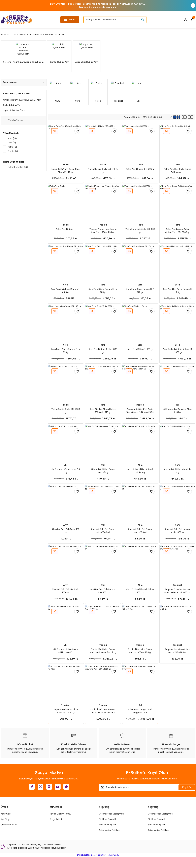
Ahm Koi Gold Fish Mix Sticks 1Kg (177, 471)
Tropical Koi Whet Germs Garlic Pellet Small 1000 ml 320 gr (177, 591)
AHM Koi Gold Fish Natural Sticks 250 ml (102, 591)
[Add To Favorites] (77, 131)
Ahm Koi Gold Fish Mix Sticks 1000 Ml (65, 591)
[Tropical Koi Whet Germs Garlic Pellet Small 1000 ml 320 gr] (177, 563)
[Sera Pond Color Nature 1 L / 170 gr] (140, 262)
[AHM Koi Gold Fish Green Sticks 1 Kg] (103, 442)
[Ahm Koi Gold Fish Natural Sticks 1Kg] (140, 442)
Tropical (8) (14, 151)
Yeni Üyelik (6, 813)
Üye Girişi (5, 819)
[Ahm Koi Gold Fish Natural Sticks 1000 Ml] (177, 503)
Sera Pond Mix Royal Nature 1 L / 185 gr (65, 291)
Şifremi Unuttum (9, 824)
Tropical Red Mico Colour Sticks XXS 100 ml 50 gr (140, 651)
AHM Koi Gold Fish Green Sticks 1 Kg (103, 471)
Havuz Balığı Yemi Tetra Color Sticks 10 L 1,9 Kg (65, 171)
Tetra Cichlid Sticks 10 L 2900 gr (65, 411)
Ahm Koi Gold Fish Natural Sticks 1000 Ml (177, 531)
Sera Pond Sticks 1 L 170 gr (140, 349)
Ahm (103, 464)
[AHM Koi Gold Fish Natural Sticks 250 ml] (103, 563)
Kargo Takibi (56, 819)
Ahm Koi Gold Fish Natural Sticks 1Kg (140, 471)
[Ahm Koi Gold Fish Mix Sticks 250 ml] (140, 563)
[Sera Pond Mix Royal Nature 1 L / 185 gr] (66, 262)
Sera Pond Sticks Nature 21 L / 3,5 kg (65, 351)
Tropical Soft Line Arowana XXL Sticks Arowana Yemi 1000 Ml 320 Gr (103, 711)
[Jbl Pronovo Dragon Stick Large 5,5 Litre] (140, 683)
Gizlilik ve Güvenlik (107, 819)
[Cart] (192, 19)
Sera (65, 284)
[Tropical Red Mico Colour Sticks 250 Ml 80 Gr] (177, 623)
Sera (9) (12, 142)
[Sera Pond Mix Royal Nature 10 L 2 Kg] (177, 262)
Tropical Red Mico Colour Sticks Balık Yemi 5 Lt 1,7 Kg (103, 651)
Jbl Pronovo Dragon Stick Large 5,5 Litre (140, 711)
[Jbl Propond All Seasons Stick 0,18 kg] (177, 383)
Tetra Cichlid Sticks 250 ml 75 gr (103, 171)
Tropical (103, 224)
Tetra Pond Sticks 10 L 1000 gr (140, 169)
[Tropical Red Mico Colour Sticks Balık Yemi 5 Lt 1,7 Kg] (103, 623)
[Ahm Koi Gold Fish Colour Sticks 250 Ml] (140, 503)
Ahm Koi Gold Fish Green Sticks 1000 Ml (103, 531)
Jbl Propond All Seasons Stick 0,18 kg (177, 411)
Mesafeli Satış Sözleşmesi (111, 813)
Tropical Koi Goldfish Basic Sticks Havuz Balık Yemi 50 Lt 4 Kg (140, 411)
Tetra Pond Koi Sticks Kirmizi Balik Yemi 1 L (177, 171)
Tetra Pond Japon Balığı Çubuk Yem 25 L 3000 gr (177, 231)
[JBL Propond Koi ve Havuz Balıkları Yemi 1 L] (66, 623)
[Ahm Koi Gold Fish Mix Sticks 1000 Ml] (66, 563)
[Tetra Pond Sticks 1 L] (66, 202)
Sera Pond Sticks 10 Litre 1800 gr (103, 351)
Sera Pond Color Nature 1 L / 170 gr (140, 291)
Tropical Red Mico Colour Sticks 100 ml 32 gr (65, 711)
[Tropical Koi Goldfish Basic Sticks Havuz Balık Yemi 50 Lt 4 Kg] (140, 383)
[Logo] (16, 19)
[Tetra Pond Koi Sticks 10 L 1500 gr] (140, 202)
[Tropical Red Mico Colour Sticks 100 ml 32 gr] (66, 683)
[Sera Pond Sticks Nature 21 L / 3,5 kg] (66, 322)
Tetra (66, 164)
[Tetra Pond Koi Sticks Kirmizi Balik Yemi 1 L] (177, 142)
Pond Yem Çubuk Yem (54, 34)
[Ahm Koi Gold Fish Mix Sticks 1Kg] (177, 442)
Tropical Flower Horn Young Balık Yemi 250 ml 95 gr (103, 231)
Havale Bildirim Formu (60, 813)
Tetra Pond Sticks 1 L (66, 229)
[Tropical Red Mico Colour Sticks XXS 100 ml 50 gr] (140, 623)
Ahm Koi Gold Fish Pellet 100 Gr (65, 531)
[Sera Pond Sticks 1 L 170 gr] (140, 322)
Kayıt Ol (186, 787)
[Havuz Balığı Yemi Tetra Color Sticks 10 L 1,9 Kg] (66, 142)
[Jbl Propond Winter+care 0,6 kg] (66, 442)
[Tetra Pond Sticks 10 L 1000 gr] (140, 142)
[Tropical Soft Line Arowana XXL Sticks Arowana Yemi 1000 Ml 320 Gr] (103, 683)
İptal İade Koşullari (107, 824)
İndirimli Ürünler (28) (18, 167)
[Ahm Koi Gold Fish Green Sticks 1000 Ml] (103, 503)
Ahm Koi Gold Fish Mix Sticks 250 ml (140, 591)
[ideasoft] (83, 855)
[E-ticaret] (97, 855)
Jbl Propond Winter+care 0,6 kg (66, 471)
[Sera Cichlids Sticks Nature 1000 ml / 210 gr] (103, 383)
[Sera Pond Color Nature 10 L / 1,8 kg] (103, 262)
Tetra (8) (12, 147)
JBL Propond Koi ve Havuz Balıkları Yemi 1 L (65, 651)
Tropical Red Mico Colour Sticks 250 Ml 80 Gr (177, 651)
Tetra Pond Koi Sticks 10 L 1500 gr (140, 231)
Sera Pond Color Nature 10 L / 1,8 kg (103, 291)
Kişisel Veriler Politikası (109, 830)
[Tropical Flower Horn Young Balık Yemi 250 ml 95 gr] (103, 202)
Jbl (177, 404)
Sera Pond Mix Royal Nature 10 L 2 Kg (177, 291)
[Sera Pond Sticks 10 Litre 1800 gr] (103, 322)
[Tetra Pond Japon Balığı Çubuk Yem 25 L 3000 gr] (177, 202)
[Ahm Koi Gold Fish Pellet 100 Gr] (66, 503)
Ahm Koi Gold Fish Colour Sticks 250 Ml (140, 531)
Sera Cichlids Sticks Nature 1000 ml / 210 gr (103, 411)
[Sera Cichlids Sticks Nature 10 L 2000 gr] (177, 322)
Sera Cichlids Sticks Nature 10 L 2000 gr (177, 351)
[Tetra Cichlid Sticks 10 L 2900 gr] (66, 383)
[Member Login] (185, 19)
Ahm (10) (12, 138)
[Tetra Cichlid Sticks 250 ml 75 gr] (103, 142)
